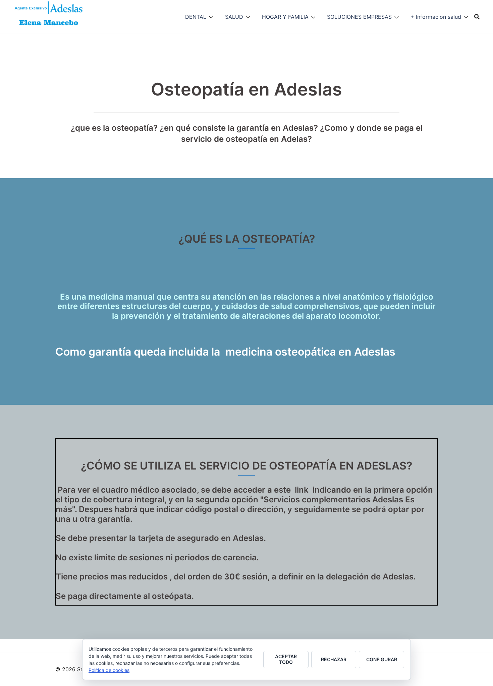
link (302, 490)
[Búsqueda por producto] (477, 16)
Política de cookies (109, 670)
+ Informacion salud (435, 16)
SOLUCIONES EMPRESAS (359, 16)
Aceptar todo (286, 659)
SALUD (234, 16)
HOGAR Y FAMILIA (285, 16)
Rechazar (333, 659)
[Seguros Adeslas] (49, 16)
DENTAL (195, 16)
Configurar (381, 659)
